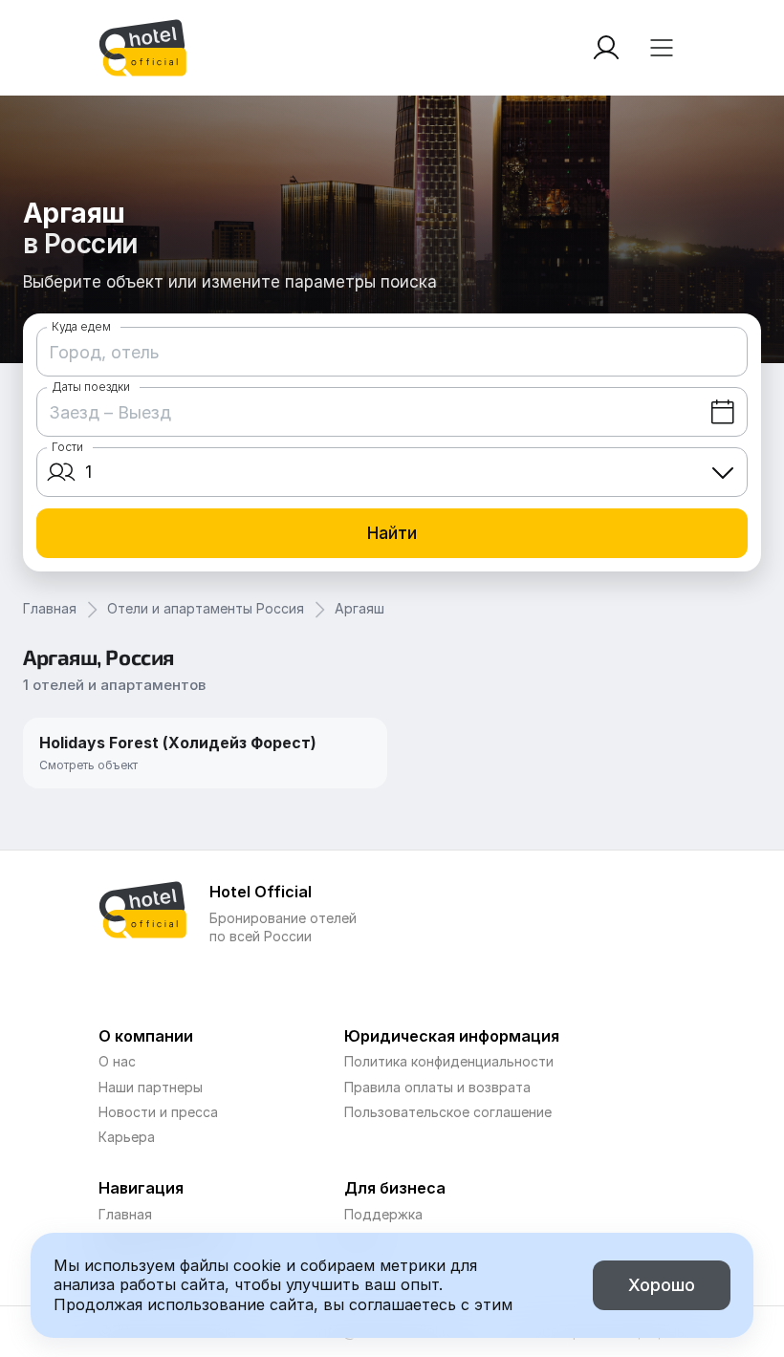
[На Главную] (142, 47)
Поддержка (383, 1214)
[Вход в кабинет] (606, 48)
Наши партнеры (150, 1087)
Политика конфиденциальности (449, 1061)
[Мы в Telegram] (262, 979)
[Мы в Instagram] (223, 979)
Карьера (126, 1137)
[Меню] (661, 48)
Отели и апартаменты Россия (205, 608)
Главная (49, 608)
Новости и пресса (158, 1112)
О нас (117, 1061)
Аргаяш (359, 608)
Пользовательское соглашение (448, 1112)
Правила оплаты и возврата (437, 1087)
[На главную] (142, 47)
